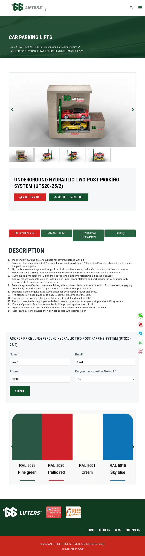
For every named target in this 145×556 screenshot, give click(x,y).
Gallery (120, 233)
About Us (104, 530)
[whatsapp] (140, 342)
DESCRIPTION (24, 233)
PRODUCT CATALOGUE (70, 197)
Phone (15, 371)
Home (12, 47)
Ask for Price (31, 197)
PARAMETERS (56, 233)
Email (79, 354)
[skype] (140, 333)
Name (14, 354)
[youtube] (140, 324)
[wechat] (140, 315)
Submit (19, 391)
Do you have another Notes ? (95, 371)
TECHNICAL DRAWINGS (88, 235)
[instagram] (140, 351)
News (117, 530)
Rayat (80, 549)
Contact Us (133, 530)
